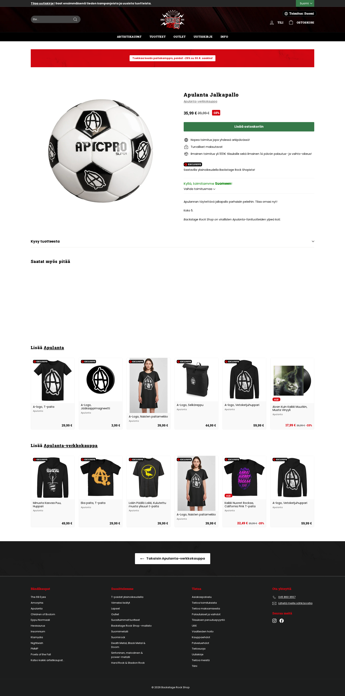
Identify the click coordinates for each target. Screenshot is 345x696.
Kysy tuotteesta (45, 241)
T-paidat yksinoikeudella (127, 597)
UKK (194, 626)
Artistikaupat (129, 37)
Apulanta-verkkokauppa (200, 101)
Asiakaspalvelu (202, 597)
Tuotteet (158, 37)
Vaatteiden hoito (203, 631)
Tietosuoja (198, 649)
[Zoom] (100, 151)
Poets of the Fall (41, 654)
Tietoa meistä (201, 660)
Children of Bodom (43, 614)
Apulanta (54, 347)
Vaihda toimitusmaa (198, 189)
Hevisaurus (38, 626)
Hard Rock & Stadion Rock (128, 663)
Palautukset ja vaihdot (206, 614)
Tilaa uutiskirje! (43, 3)
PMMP (34, 649)
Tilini (194, 666)
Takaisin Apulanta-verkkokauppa (175, 558)
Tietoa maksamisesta (206, 608)
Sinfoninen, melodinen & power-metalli (127, 655)
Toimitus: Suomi (301, 13)
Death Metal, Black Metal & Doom (128, 645)
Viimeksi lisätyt (120, 603)
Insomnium (38, 631)
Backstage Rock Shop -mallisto (131, 626)
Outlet (179, 37)
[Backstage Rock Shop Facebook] (282, 621)
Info (224, 37)
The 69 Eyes (38, 597)
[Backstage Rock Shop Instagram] (274, 621)
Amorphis (37, 603)
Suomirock (118, 637)
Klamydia (37, 637)
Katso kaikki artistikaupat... (47, 660)
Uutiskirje (203, 37)
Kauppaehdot (201, 637)
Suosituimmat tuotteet (125, 620)
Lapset (115, 608)
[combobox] (56, 19)
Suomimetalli (119, 631)
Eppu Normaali (40, 620)
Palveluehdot (200, 643)
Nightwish (37, 643)
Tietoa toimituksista (204, 603)
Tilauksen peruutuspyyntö (208, 620)
